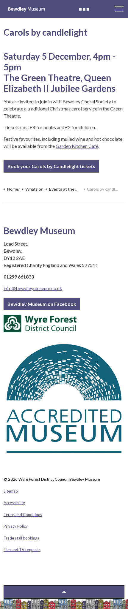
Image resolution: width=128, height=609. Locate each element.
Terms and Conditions (23, 514)
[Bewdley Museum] (48, 9)
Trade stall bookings (21, 538)
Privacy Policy (16, 526)
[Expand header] (119, 9)
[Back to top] (64, 592)
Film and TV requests (22, 549)
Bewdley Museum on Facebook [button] (41, 304)
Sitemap (11, 491)
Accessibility (14, 502)
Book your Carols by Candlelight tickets (51, 166)
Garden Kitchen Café (77, 146)
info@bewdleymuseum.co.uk (33, 288)
